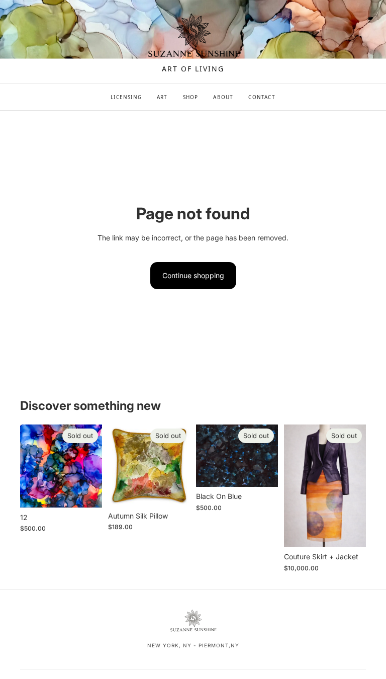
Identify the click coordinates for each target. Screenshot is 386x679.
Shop (191, 97)
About (223, 97)
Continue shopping (193, 275)
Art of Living (193, 68)
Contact (261, 97)
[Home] (193, 36)
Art (162, 97)
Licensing (126, 97)
